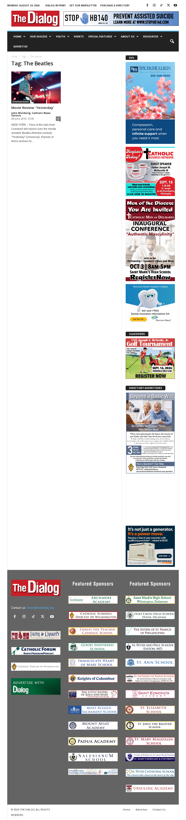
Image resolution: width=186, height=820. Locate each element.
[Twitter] (168, 5)
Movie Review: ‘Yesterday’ (32, 107)
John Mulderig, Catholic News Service (31, 114)
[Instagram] (154, 5)
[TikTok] (161, 5)
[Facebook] (147, 5)
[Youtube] (175, 5)
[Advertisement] (150, 499)
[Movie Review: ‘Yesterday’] (36, 87)
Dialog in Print (55, 5)
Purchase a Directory (115, 5)
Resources (150, 36)
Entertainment (20, 101)
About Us (128, 36)
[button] (172, 42)
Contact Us (158, 809)
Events (79, 36)
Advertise (20, 46)
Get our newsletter (83, 5)
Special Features (100, 36)
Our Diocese (38, 36)
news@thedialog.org (40, 607)
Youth (60, 36)
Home (17, 36)
